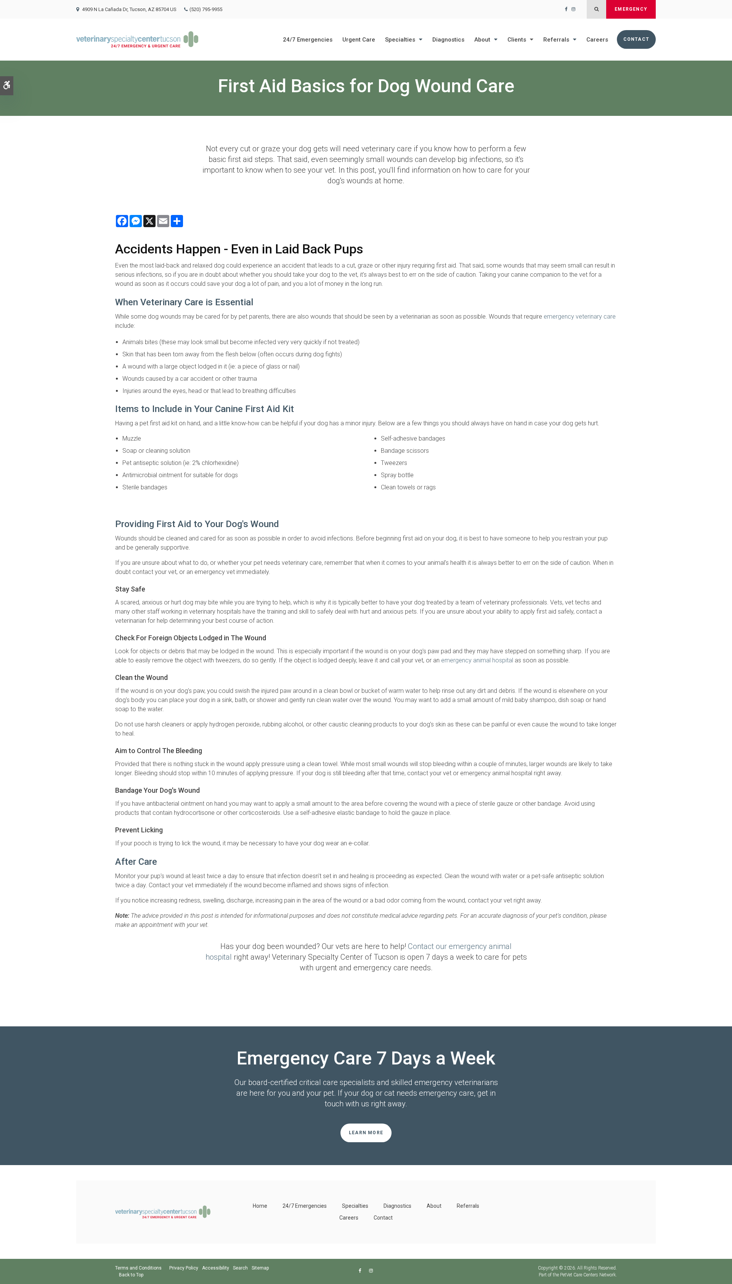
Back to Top (131, 1275)
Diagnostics (448, 39)
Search (240, 1268)
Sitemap (260, 1268)
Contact (636, 39)
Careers (597, 39)
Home (260, 1206)
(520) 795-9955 (205, 9)
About (482, 39)
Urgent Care (358, 39)
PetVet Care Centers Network (588, 1275)
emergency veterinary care (580, 316)
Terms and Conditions (138, 1268)
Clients (516, 39)
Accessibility (215, 1268)
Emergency (631, 9)
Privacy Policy (183, 1268)
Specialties (400, 39)
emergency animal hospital (477, 660)
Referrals (556, 39)
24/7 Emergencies (307, 39)
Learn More (366, 1132)
